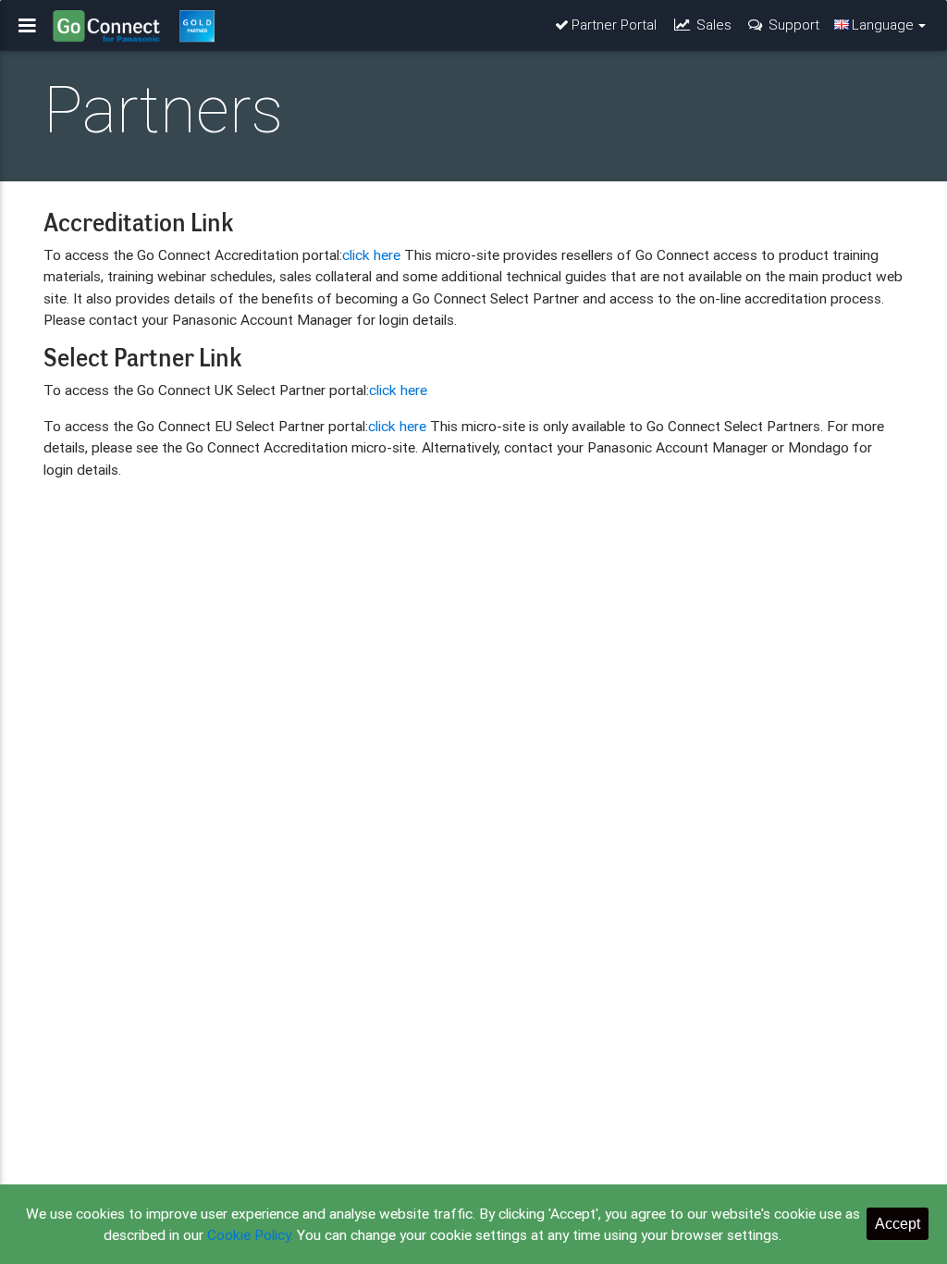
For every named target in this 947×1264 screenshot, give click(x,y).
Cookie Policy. (250, 1234)
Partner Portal (614, 24)
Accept (897, 1224)
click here (371, 254)
